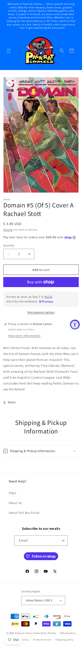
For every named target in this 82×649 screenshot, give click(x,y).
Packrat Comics (24, 632)
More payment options (41, 312)
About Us (15, 503)
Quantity (8, 245)
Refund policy (68, 633)
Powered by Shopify (45, 632)
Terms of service (42, 639)
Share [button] (12, 402)
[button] (9, 51)
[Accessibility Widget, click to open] (75, 325)
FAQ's (12, 493)
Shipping (7, 229)
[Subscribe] (63, 540)
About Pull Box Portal (24, 513)
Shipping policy (64, 639)
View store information (24, 336)
